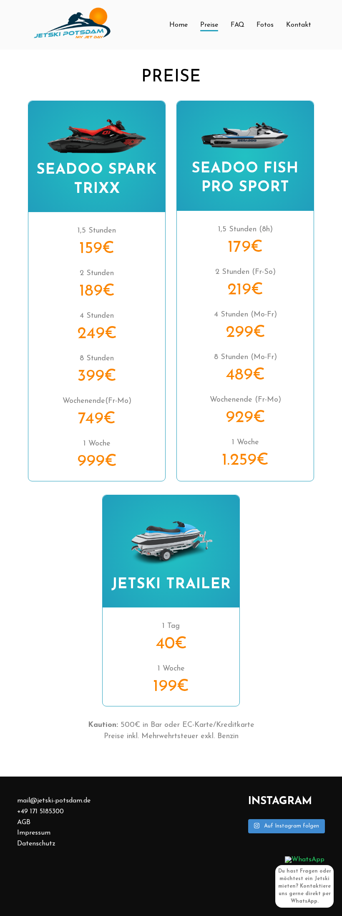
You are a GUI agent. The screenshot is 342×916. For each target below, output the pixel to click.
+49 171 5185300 (40, 811)
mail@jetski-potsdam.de (54, 800)
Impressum (33, 833)
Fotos (265, 25)
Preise (209, 25)
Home (178, 25)
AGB (23, 822)
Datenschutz (36, 843)
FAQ (237, 25)
